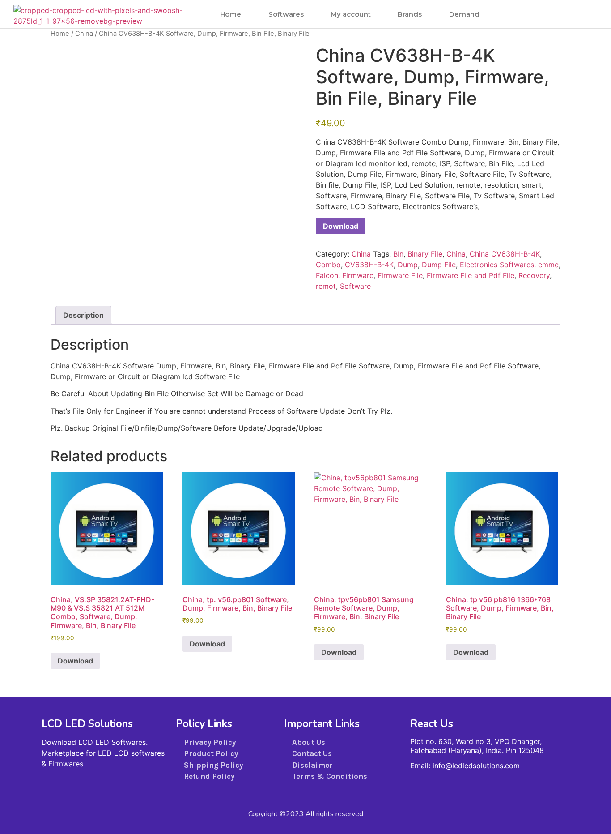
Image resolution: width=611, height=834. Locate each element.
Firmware (357, 275)
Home (230, 14)
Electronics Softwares (497, 264)
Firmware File (400, 275)
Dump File (439, 264)
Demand (464, 14)
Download (340, 226)
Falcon (327, 275)
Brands (410, 14)
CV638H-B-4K (369, 264)
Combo (328, 264)
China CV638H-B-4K (505, 253)
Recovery (534, 275)
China (84, 34)
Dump (408, 264)
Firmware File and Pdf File (470, 275)
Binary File (424, 253)
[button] (573, 14)
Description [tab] (83, 315)
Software (355, 286)
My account (351, 14)
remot (326, 286)
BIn (398, 253)
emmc (548, 264)
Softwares (286, 14)
